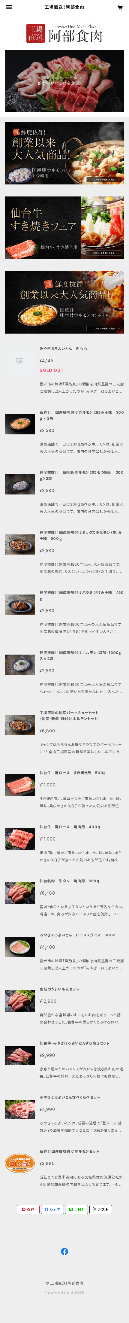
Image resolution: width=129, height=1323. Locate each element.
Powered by (57, 1293)
